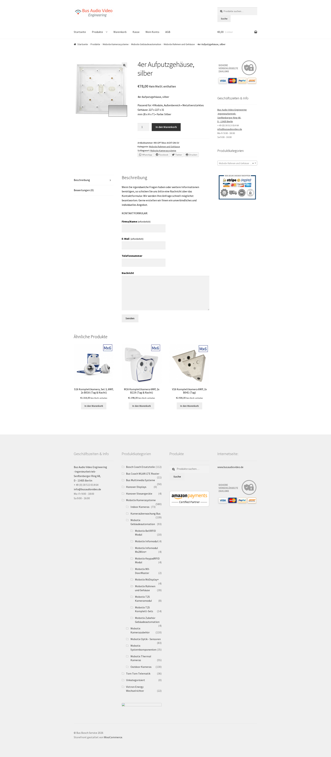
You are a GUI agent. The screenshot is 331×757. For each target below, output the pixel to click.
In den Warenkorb (166, 127)
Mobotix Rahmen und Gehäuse (179, 44)
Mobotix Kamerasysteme (116, 44)
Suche (224, 18)
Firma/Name (136, 221)
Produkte (97, 32)
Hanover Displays (136, 487)
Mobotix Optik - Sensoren (146, 639)
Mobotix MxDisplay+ (147, 579)
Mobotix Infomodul (146, 541)
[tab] (94, 180)
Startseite (80, 32)
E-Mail (132, 238)
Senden (130, 318)
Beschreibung (82, 180)
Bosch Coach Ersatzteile (140, 467)
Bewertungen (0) (84, 190)
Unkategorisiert (135, 680)
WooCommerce (113, 737)
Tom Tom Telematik (138, 673)
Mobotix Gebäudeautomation (146, 44)
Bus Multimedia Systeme (140, 480)
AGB (167, 32)
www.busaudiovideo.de (230, 467)
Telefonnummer (132, 255)
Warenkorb (120, 32)
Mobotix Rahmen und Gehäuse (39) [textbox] (236, 163)
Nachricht (128, 273)
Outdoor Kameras (141, 666)
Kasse (136, 32)
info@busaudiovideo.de (229, 129)
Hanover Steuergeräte (139, 493)
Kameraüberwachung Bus (146, 513)
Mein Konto (152, 32)
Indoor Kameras (140, 507)
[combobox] (237, 163)
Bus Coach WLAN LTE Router (142, 473)
